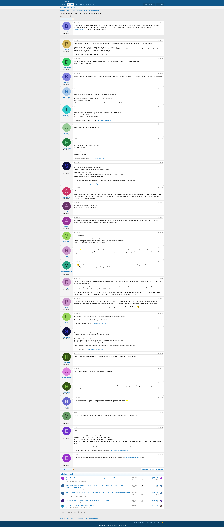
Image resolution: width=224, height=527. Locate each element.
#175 (161, 427)
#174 (161, 412)
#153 (161, 58)
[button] (84, 4)
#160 (161, 188)
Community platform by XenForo (112, 525)
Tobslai (67, 502)
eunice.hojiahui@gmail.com (119, 450)
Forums (70, 4)
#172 (161, 383)
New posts (63, 7)
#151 (161, 22)
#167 (161, 298)
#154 (161, 73)
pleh (67, 507)
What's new (79, 4)
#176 (161, 454)
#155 (161, 88)
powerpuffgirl (65, 16)
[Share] (158, 23)
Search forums (71, 7)
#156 (161, 106)
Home (63, 4)
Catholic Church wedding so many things (80, 506)
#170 (161, 353)
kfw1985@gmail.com (99, 323)
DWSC (67, 489)
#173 (161, 398)
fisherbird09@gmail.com (97, 158)
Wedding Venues (83, 481)
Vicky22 (157, 507)
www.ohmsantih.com (80, 29)
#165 (161, 262)
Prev (63, 19)
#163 (161, 232)
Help (155, 522)
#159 (161, 162)
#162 (161, 217)
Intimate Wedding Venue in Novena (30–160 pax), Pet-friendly (87, 500)
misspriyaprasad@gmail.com (95, 184)
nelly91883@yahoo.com (103, 120)
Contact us (132, 522)
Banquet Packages (80, 489)
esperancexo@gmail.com (131, 457)
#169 (161, 328)
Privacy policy (149, 522)
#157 (161, 124)
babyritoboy (68, 481)
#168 (161, 313)
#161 (161, 202)
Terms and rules (140, 522)
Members (89, 4)
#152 (161, 40)
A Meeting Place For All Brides (82, 507)
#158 (161, 139)
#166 (161, 278)
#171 (161, 368)
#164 (161, 247)
